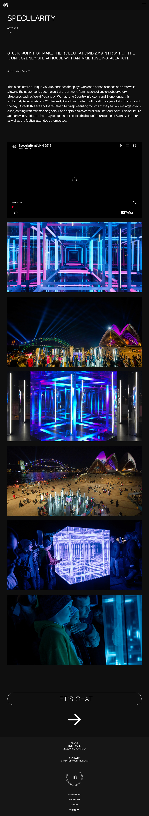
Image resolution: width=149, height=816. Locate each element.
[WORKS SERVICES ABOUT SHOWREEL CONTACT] (74, 5)
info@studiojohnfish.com (75, 761)
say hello (74, 758)
